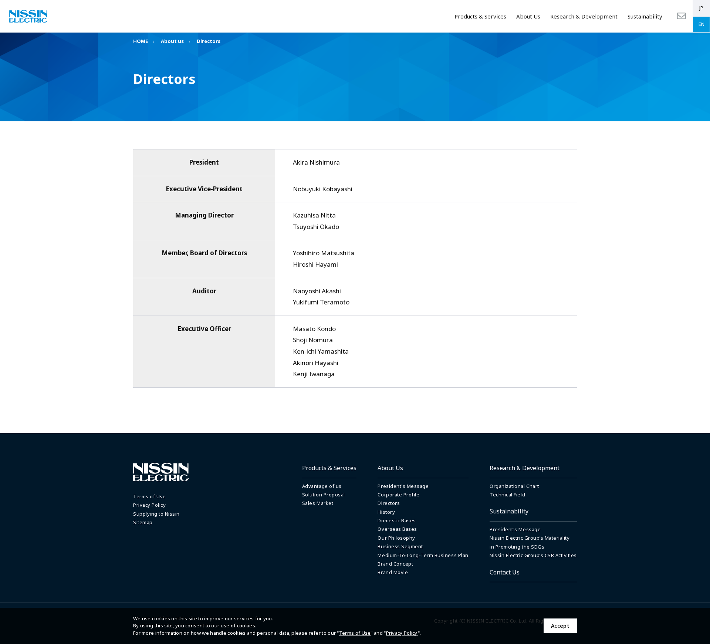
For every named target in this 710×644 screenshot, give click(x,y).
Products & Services (480, 16)
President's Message (403, 486)
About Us (528, 16)
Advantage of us (322, 486)
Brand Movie (393, 572)
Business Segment (400, 546)
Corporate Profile (398, 494)
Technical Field (507, 494)
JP (701, 7)
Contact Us (505, 572)
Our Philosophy (396, 538)
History (386, 512)
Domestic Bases (397, 520)
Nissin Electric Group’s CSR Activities (533, 555)
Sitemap (143, 522)
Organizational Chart (514, 486)
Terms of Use (355, 633)
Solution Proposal (323, 494)
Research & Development (584, 16)
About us (172, 41)
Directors (389, 503)
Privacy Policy (402, 633)
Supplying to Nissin (156, 513)
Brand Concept (395, 563)
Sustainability (645, 16)
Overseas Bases (397, 529)
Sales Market (317, 503)
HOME (140, 41)
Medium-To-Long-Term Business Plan (423, 555)
